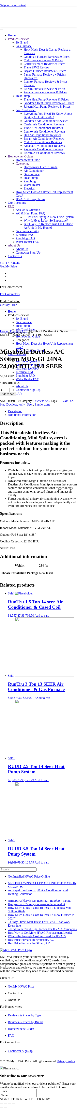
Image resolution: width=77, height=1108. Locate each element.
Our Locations (17, 202)
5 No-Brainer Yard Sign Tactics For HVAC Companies (42, 929)
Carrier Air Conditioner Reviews (44, 124)
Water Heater (32, 185)
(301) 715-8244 (10, 262)
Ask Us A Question (28, 209)
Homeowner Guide (28, 160)
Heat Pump (23, 96)
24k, (66, 401)
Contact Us (15, 256)
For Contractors (10, 294)
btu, (2, 404)
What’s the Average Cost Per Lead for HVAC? (37, 936)
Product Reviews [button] (18, 315)
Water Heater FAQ (27, 242)
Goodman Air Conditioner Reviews (46, 120)
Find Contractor (10, 301)
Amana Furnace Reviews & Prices (45, 92)
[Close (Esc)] (1, 1103)
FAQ (11, 206)
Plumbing (30, 181)
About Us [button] (14, 382)
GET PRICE (38, 18)
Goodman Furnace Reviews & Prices (47, 56)
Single (39, 404)
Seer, (30, 404)
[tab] (42, 411)
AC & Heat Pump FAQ (30, 213)
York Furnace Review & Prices (43, 60)
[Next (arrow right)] (5, 1107)
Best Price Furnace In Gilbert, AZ (29, 943)
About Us (14, 245)
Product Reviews (18, 39)
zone (47, 404)
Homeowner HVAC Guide (40, 167)
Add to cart (8, 393)
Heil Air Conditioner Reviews (42, 135)
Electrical (29, 188)
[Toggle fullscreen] (9, 1103)
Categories (22, 163)
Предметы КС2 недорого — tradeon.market (36, 904)
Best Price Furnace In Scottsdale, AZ (31, 939)
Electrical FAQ (25, 234)
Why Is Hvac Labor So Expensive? (46, 220)
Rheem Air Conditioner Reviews (44, 152)
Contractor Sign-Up (28, 252)
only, (22, 404)
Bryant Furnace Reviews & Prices (45, 71)
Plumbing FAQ (25, 238)
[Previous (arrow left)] (1, 1107)
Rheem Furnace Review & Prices (44, 88)
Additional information (22, 414)
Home (12, 35)
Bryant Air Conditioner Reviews (44, 138)
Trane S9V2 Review (36, 67)
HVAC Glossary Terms (30, 199)
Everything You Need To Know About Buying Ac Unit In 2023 (48, 115)
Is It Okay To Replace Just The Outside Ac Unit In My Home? (48, 225)
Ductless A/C (18, 331)
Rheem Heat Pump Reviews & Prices (47, 106)
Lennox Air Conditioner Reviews (44, 131)
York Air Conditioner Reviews (43, 142)
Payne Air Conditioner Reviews (43, 149)
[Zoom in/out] (13, 1103)
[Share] (5, 1103)
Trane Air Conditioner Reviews (43, 128)
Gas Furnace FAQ (27, 231)
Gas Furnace (24, 46)
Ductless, (12, 404)
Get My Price (8, 266)
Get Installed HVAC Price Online (29, 876)
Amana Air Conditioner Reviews (44, 145)
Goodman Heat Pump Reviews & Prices (49, 103)
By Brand (22, 42)
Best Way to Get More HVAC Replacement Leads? (40, 932)
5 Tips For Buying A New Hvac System (49, 217)
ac (71, 401)
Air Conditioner (26, 110)
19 (59, 401)
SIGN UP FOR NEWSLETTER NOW (25, 1099)
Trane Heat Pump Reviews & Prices (46, 99)
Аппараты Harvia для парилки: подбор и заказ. (39, 900)
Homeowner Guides (20, 156)
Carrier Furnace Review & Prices (44, 63)
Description (15, 411)
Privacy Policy (66, 1061)
